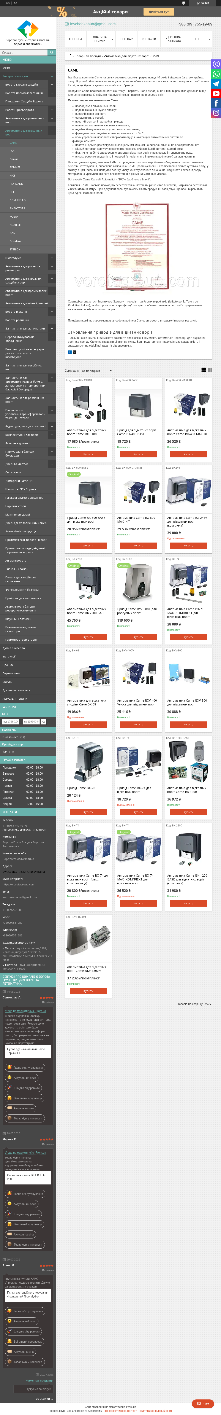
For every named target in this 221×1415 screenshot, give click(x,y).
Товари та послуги (15, 76)
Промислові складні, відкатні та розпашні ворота (25, 550)
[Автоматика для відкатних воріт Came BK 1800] (188, 762)
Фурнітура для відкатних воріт (26, 426)
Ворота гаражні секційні (21, 84)
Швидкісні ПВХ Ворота (20, 489)
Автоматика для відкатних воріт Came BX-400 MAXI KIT (188, 432)
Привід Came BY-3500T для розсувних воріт (137, 611)
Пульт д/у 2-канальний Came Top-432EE (26, 1051)
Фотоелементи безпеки (22, 590)
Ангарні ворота (16, 560)
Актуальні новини (15, 698)
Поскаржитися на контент (121, 1410)
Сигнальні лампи (16, 569)
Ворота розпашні (17, 320)
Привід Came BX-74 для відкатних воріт (134, 790)
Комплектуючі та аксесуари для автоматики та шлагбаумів (24, 353)
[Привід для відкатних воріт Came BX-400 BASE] (138, 404)
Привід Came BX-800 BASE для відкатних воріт (86, 520)
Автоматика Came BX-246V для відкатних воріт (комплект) (187, 521)
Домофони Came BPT (19, 481)
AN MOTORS (17, 208)
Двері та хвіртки (16, 464)
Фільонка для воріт (18, 443)
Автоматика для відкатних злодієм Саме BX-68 (86, 702)
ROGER (14, 216)
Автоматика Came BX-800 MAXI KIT (136, 520)
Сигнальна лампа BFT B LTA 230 (25, 1177)
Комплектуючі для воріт (21, 435)
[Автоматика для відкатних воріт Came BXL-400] (88, 404)
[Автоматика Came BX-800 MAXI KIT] (138, 491)
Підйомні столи (15, 506)
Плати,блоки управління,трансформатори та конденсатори (25, 414)
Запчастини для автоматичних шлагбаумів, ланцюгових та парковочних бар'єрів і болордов (25, 383)
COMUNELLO (18, 200)
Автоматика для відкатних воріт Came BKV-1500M (86, 969)
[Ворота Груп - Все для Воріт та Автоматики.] (28, 29)
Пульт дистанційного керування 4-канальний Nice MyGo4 (27, 1294)
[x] (74, 353)
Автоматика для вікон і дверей (26, 303)
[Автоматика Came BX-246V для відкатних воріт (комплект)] (188, 491)
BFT (12, 192)
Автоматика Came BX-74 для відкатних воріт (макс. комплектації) (88, 879)
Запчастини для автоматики (25, 328)
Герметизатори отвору (21, 639)
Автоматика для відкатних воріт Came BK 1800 (186, 790)
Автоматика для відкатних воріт (23, 132)
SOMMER (15, 167)
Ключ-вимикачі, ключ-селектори (20, 629)
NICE (12, 175)
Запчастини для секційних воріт (23, 367)
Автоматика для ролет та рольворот (22, 268)
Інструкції (9, 656)
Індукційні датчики (18, 619)
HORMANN (16, 184)
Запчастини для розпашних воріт (24, 400)
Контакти (149, 39)
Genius (14, 159)
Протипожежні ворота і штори (26, 540)
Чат (206, 1403)
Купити (88, 454)
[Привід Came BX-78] (88, 762)
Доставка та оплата (16, 690)
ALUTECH (15, 225)
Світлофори (13, 472)
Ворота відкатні (16, 312)
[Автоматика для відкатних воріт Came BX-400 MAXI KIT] (188, 404)
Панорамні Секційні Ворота (24, 101)
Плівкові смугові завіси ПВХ (24, 498)
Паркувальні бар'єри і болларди (20, 453)
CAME (13, 143)
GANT (13, 233)
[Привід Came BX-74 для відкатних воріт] (138, 762)
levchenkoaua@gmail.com (20, 897)
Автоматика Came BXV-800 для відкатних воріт (187, 702)
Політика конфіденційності (155, 1410)
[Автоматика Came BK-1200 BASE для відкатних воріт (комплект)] (188, 849)
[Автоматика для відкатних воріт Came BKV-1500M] (88, 941)
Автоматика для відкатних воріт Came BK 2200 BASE (86, 611)
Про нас (8, 665)
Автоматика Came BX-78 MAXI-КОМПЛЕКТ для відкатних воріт (185, 613)
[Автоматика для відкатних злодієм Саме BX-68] (88, 674)
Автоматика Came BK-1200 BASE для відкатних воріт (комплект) (187, 879)
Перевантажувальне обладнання (20, 339)
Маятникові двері (17, 514)
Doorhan (15, 241)
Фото (6, 68)
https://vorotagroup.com (19, 884)
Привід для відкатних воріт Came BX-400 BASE (136, 432)
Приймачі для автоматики (23, 598)
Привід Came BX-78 (81, 788)
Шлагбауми (13, 258)
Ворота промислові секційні (24, 93)
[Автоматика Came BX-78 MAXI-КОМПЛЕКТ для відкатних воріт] (188, 583)
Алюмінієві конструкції (20, 531)
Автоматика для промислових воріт (26, 293)
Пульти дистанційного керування (20, 579)
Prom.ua (131, 1407)
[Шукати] (51, 52)
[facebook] (70, 353)
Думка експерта (14, 648)
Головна (75, 39)
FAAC (13, 151)
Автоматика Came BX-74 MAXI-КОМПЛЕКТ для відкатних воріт (135, 879)
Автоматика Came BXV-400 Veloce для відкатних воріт (137, 702)
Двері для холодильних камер (26, 523)
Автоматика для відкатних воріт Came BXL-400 (86, 432)
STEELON (15, 249)
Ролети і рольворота (19, 110)
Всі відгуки (43, 1399)
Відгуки (8, 682)
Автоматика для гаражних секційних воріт (23, 280)
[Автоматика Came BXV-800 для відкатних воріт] (188, 674)
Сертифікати (11, 673)
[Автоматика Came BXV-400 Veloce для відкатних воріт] (138, 674)
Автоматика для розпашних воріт (24, 120)
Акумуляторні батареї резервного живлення (20, 608)
